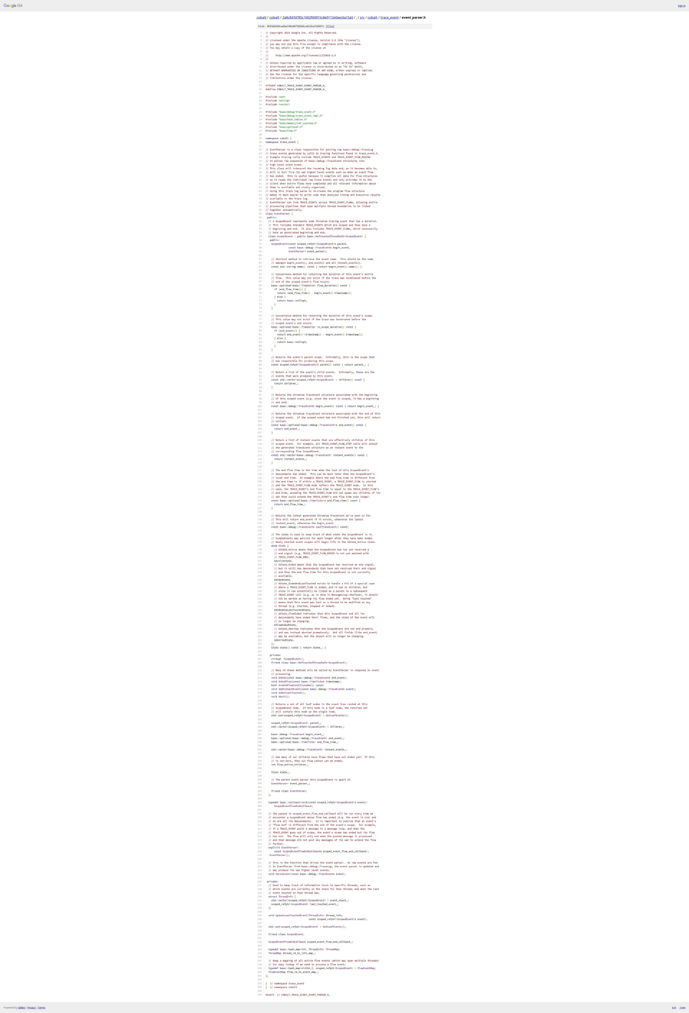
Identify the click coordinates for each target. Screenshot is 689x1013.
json (682, 1007)
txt (674, 1007)
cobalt (261, 17)
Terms (41, 1007)
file (330, 26)
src (362, 17)
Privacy (31, 1007)
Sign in (681, 5)
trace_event (390, 17)
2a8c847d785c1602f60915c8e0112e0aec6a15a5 (317, 17)
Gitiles (21, 1007)
